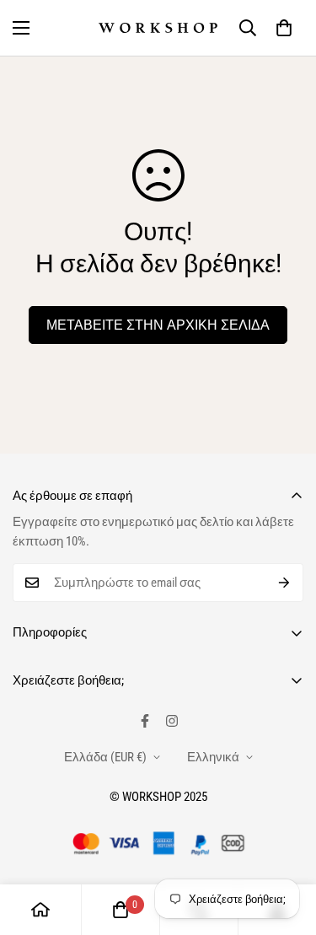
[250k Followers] (144, 721)
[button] (284, 27)
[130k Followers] (171, 721)
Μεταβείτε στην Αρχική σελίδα (158, 325)
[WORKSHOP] (158, 27)
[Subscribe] (284, 582)
